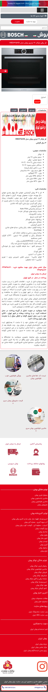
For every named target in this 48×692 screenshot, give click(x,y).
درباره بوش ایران (41, 644)
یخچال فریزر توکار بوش (38, 565)
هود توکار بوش (41, 585)
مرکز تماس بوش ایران (39, 647)
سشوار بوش (43, 547)
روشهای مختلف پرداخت (36, 463)
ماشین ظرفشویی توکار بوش (37, 569)
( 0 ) (2, 71)
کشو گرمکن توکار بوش (39, 588)
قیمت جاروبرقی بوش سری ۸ (13, 402)
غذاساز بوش (43, 531)
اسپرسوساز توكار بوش (39, 582)
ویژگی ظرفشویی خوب (13, 375)
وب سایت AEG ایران (40, 615)
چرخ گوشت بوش (41, 528)
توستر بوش (43, 541)
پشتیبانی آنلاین (36, 443)
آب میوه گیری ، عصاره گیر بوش (35, 522)
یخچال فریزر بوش (41, 495)
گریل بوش (43, 544)
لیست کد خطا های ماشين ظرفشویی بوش (36, 377)
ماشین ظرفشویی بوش (39, 501)
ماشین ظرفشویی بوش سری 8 (36, 430)
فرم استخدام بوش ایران (38, 629)
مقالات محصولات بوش (39, 598)
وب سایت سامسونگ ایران (38, 611)
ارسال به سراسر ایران (13, 443)
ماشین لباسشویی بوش (39, 498)
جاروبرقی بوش (42, 504)
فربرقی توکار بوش (40, 572)
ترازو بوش (43, 551)
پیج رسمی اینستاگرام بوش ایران (35, 650)
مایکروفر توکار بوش (40, 575)
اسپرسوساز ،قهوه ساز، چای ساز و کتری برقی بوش (29, 518)
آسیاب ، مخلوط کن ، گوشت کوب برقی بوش (31, 525)
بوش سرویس (13, 463)
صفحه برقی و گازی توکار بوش (36, 578)
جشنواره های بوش (40, 601)
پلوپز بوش (43, 534)
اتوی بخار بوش (42, 538)
